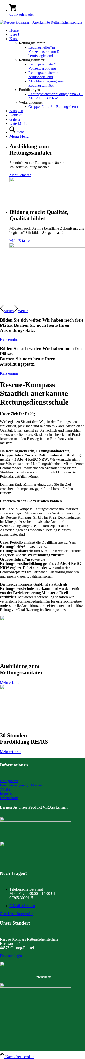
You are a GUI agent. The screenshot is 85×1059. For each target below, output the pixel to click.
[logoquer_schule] (41, 22)
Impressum (8, 794)
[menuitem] (47, 30)
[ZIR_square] (35, 986)
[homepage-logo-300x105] (35, 820)
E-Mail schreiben (22, 906)
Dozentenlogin (11, 956)
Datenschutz (9, 798)
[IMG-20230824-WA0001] (35, 845)
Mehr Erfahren (20, 175)
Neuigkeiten (9, 781)
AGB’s (5, 789)
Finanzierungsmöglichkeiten (21, 785)
